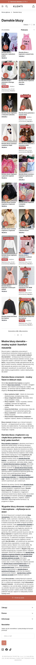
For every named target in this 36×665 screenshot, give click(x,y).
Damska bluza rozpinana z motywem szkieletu (9, 113)
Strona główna (6, 12)
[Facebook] (6, 649)
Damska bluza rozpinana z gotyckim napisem (9, 175)
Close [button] (18, 607)
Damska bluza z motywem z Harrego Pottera (8, 82)
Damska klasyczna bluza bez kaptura (9, 317)
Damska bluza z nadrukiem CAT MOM (25, 286)
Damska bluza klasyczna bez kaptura (26, 317)
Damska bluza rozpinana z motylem (26, 203)
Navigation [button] (3, 6)
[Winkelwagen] (33, 6)
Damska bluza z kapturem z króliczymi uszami (8, 287)
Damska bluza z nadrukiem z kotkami (25, 256)
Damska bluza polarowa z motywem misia (26, 144)
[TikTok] (10, 649)
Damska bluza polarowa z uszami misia (26, 113)
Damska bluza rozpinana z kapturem (9, 256)
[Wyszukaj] (7, 6)
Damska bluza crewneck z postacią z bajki (9, 144)
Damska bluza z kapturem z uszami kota (26, 53)
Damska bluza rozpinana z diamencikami (26, 229)
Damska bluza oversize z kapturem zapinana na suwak (26, 175)
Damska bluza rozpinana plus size (26, 81)
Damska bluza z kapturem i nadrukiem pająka (8, 54)
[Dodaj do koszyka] (5, 47)
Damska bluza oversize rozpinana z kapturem (9, 203)
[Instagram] (3, 649)
